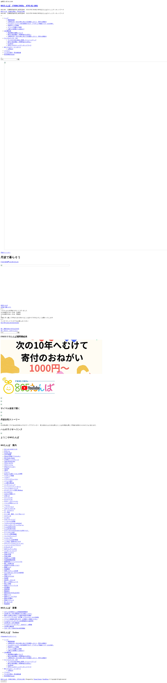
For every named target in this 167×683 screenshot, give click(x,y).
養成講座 (7, 604)
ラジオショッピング (10, 550)
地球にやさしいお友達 (11, 571)
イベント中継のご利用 (15, 27)
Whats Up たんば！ (10, 466)
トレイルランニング (10, 536)
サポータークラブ (9, 519)
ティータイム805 (9, 532)
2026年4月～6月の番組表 (11, 623)
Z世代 (6, 470)
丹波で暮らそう (6, 307)
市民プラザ (7, 574)
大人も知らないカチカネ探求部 (14, 572)
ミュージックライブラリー (12, 545)
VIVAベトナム (8, 465)
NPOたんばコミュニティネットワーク (19, 45)
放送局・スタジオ (9, 580)
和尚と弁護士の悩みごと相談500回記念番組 (17, 615)
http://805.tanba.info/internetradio (10, 322)
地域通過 (7, 569)
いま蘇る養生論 (9, 483)
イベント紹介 (8, 481)
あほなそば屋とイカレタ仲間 (13, 474)
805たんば (4, 305)
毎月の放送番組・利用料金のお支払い (19, 34)
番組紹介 (7, 591)
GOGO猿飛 (7, 454)
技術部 (6, 578)
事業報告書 (11, 20)
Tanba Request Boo (9, 461)
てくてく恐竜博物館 (10, 534)
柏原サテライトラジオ (11, 585)
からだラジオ (8, 499)
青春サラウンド (9, 600)
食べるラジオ (8, 602)
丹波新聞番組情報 (9, 560)
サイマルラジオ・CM (10, 38)
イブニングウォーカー (11, 479)
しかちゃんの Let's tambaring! (13, 523)
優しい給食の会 (9, 563)
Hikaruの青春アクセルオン (12, 456)
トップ (6, 18)
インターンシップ (9, 485)
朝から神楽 (7, 583)
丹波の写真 (7, 554)
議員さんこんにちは (10, 596)
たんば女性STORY (10, 527)
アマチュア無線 (9, 475)
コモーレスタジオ (9, 508)
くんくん (7, 505)
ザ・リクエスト (9, 510)
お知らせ (7, 495)
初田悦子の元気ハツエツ (11, 565)
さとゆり (7, 517)
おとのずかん (8, 492)
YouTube (6, 468)
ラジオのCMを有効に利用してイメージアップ (22, 40)
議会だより (7, 594)
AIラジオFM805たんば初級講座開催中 (16, 612)
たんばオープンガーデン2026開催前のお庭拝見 (18, 621)
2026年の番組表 (9, 626)
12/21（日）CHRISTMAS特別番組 (14, 628)
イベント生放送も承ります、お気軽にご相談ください (21, 619)
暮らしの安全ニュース (11, 582)
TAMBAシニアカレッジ (11, 459)
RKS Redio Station (9, 458)
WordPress (45, 679)
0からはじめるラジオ (10, 449)
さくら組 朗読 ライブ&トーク (14, 514)
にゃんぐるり (8, 538)
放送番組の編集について (15, 32)
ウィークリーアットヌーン (12, 486)
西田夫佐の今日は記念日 (11, 593)
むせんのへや (8, 547)
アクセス (7, 51)
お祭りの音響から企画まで (16, 29)
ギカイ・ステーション (11, 501)
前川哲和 (5, 262)
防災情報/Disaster (9, 54)
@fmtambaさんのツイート (9, 636)
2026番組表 (7, 31)
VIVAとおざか (8, 463)
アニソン (7, 472)
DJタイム (7, 451)
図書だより (7, 567)
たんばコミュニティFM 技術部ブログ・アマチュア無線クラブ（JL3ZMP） (31, 23)
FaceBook (10, 43)
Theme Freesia (37, 679)
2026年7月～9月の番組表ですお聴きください (18, 613)
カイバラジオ (8, 497)
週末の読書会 (8, 598)
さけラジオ (7, 516)
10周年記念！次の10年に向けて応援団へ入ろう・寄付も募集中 (27, 21)
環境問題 (7, 589)
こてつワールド (9, 506)
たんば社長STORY (10, 528)
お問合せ (10, 49)
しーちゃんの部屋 (9, 521)
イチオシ (7, 477)
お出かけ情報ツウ (9, 494)
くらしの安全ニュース (11, 503)
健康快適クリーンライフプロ (13, 561)
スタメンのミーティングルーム (14, 525)
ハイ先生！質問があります (12, 541)
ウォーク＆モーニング (11, 488)
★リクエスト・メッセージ (12, 47)
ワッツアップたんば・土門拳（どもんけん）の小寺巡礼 (21, 617)
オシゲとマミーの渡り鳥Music (13, 490)
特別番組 (7, 587)
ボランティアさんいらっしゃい (14, 543)
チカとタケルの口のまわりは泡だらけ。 (16, 530)
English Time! (8, 453)
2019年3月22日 (14, 262)
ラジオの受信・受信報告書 (12, 52)
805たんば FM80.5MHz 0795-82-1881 (19, 6)
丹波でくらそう (5, 252)
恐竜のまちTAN (9, 576)
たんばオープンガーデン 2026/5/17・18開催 (18, 624)
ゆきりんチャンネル (10, 549)
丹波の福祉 (7, 556)
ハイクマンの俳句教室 (11, 539)
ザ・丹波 (7, 512)
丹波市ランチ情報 (13, 25)
